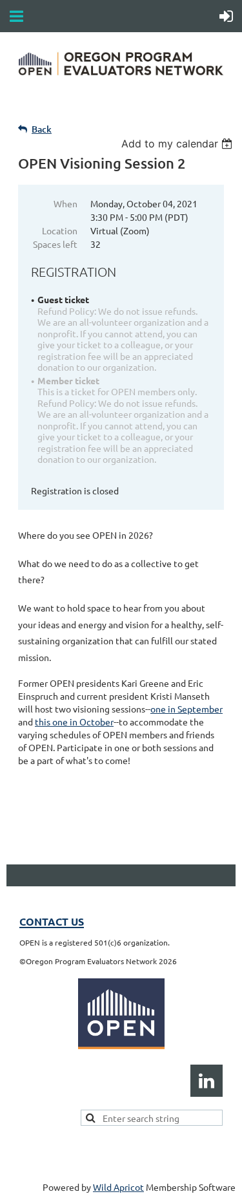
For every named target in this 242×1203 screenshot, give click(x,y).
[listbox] (178, 143)
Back (42, 129)
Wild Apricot (118, 1187)
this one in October (74, 721)
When (65, 203)
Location (59, 230)
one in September (186, 708)
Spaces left (55, 244)
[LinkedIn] (206, 1081)
